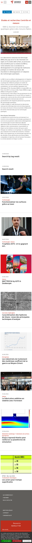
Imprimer (17, 12)
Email (26, 12)
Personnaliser (27, 541)
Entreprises (5, 357)
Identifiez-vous (29, 2)
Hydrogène (11, 313)
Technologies (6, 200)
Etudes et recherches (10, 20)
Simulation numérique (8, 434)
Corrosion (5, 313)
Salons (13, 242)
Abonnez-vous (26, 2)
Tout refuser (17, 541)
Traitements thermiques (9, 478)
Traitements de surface (22, 434)
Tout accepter (7, 541)
